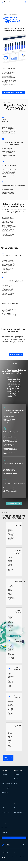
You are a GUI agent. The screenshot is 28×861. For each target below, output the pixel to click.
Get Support (4, 832)
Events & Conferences (19, 817)
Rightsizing (4, 774)
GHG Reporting (5, 792)
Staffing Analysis (5, 788)
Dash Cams (16, 778)
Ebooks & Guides (18, 812)
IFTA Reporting (5, 797)
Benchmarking (5, 778)
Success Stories (5, 812)
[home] (6, 2)
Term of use (12, 852)
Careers (3, 817)
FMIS (15, 783)
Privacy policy (5, 852)
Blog (15, 808)
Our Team (4, 808)
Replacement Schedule (7, 783)
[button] (25, 2)
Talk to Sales (4, 827)
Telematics (16, 774)
